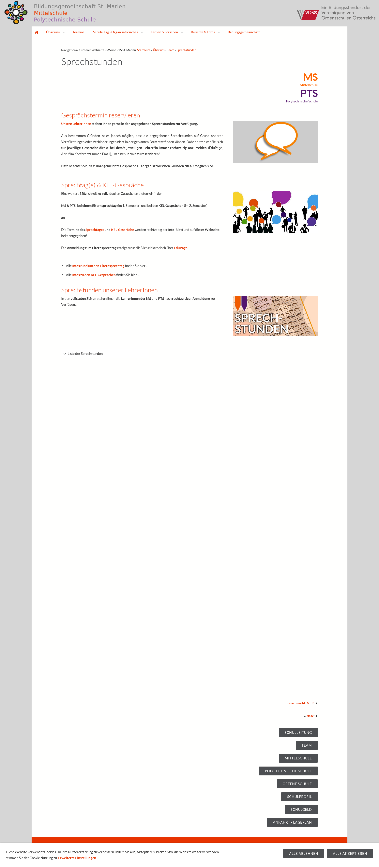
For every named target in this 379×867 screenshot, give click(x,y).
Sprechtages (94, 230)
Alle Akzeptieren (350, 853)
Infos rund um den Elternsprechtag (98, 266)
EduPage (180, 248)
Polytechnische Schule (288, 771)
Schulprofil (299, 797)
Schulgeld (301, 809)
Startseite (143, 50)
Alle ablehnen (303, 853)
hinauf (310, 715)
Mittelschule (298, 758)
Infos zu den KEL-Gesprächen (94, 275)
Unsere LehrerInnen (76, 124)
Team (170, 50)
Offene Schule (297, 784)
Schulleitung (298, 732)
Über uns (159, 50)
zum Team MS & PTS (301, 703)
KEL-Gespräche (122, 230)
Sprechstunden (186, 50)
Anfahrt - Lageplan (292, 822)
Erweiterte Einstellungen (77, 858)
